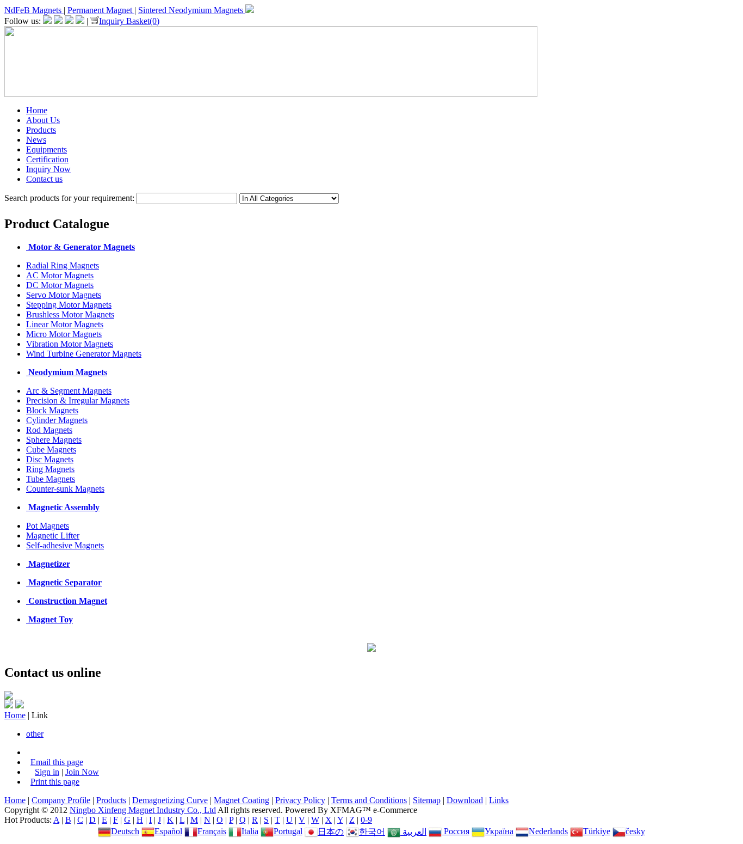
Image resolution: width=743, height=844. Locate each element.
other (35, 733)
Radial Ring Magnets (62, 265)
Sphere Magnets (54, 439)
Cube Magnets (51, 449)
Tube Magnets (50, 479)
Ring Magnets (50, 469)
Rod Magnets (49, 430)
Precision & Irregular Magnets (77, 400)
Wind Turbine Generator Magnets (83, 353)
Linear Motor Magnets (64, 324)
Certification (47, 159)
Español (168, 831)
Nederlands (548, 831)
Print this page (54, 781)
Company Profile (61, 800)
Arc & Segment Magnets (69, 390)
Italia (250, 831)
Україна (499, 831)
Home (36, 110)
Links (499, 800)
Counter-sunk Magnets (65, 488)
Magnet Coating (241, 800)
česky (635, 831)
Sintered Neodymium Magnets (191, 10)
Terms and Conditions (369, 800)
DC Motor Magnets (60, 285)
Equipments (46, 149)
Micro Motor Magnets (64, 334)
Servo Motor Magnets (63, 294)
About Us (43, 120)
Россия (455, 831)
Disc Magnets (49, 459)
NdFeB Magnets (34, 10)
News (36, 139)
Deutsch (125, 831)
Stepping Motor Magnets (69, 304)
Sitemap (427, 800)
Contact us (44, 179)
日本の (331, 831)
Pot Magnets (47, 525)
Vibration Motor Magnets (69, 343)
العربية (413, 831)
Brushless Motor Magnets (70, 314)
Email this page (56, 762)
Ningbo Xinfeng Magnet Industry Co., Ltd (143, 810)
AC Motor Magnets (60, 275)
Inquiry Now (48, 169)
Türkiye (596, 831)
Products (41, 129)
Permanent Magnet (100, 10)
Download (465, 800)
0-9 (366, 819)
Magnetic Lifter (52, 535)
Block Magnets (52, 410)
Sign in (47, 771)
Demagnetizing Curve (170, 800)
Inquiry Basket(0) (129, 21)
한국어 (372, 831)
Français (211, 831)
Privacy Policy (300, 800)
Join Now (82, 771)
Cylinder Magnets (57, 420)
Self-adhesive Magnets (65, 545)
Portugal (288, 831)
